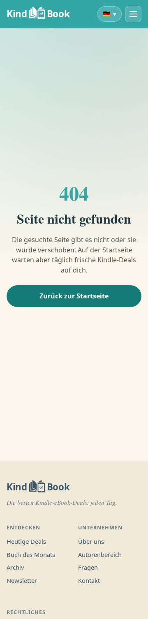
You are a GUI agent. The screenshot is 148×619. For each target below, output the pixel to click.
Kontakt (89, 580)
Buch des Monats (31, 554)
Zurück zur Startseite (74, 295)
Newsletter (22, 580)
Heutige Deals (26, 541)
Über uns (91, 541)
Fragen (88, 567)
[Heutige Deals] (133, 14)
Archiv (15, 567)
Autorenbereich (100, 554)
